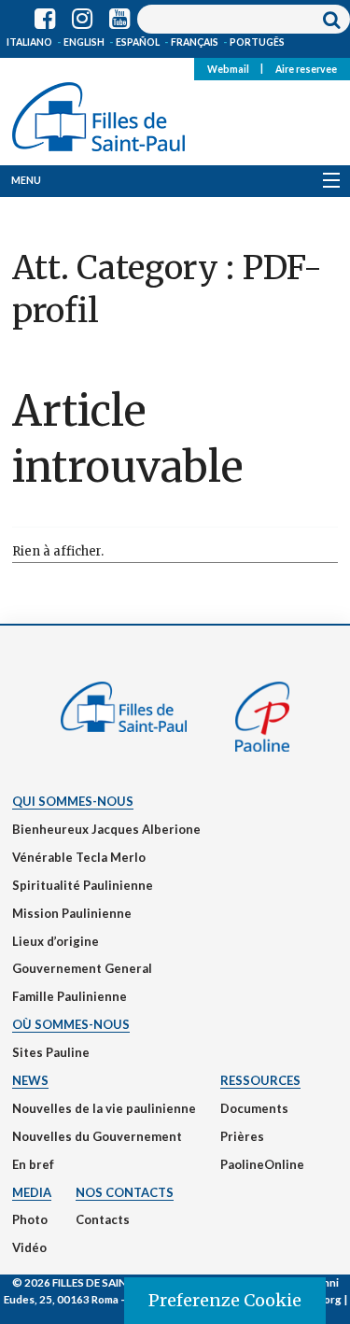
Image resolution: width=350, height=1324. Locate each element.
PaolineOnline (262, 1164)
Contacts (103, 1219)
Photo (30, 1219)
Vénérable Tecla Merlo (79, 857)
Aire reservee (306, 68)
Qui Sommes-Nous (72, 801)
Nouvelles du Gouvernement (97, 1136)
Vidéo (29, 1247)
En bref (33, 1164)
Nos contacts (125, 1192)
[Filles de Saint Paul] (98, 113)
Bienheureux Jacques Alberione (106, 829)
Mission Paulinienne (72, 913)
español (138, 42)
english (84, 42)
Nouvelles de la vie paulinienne (104, 1108)
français (194, 42)
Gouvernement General (82, 968)
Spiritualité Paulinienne (82, 885)
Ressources (260, 1080)
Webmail (228, 68)
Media (31, 1192)
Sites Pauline (51, 1052)
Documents (254, 1108)
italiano (29, 42)
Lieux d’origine (55, 941)
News (30, 1080)
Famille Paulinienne (69, 996)
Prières (242, 1136)
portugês (257, 42)
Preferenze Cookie (224, 1300)
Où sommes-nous (71, 1024)
